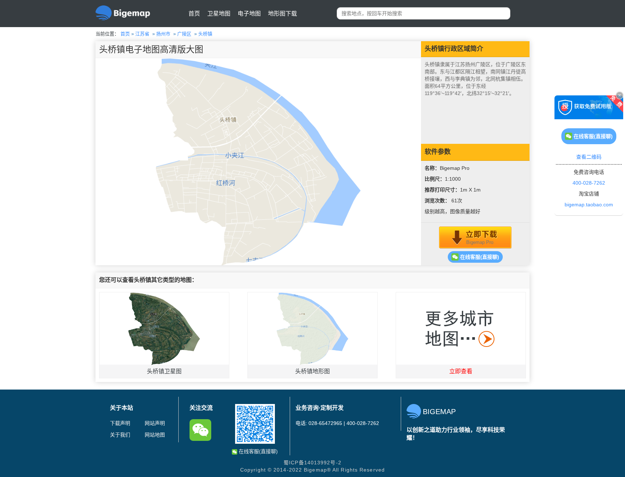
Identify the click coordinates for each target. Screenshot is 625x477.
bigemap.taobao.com (589, 204)
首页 (194, 13)
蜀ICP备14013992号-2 (312, 462)
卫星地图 (218, 13)
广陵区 (184, 33)
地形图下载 (282, 13)
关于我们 (120, 435)
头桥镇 (205, 33)
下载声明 (120, 423)
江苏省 (142, 33)
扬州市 (163, 33)
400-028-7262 (589, 183)
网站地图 (155, 435)
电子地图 (249, 13)
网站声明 (155, 423)
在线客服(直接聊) (479, 257)
